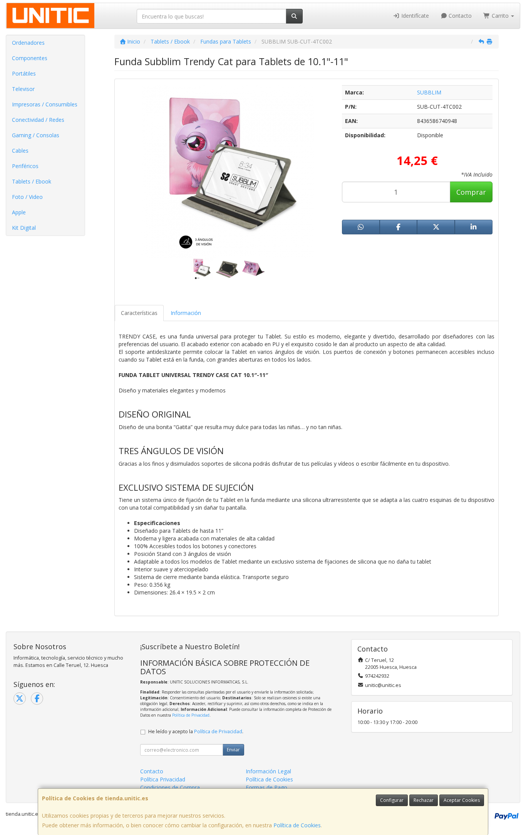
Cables (20, 150)
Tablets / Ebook (31, 181)
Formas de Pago (266, 787)
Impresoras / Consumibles (44, 104)
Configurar (392, 800)
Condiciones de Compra (170, 787)
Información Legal (268, 771)
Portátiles (24, 73)
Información (186, 312)
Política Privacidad (162, 779)
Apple (19, 212)
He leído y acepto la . (195, 731)
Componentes (29, 58)
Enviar (233, 749)
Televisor (23, 89)
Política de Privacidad (190, 715)
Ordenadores (28, 42)
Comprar (471, 192)
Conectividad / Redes (38, 119)
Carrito (500, 15)
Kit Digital (24, 227)
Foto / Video (27, 196)
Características (139, 312)
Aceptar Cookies (462, 800)
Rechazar (424, 800)
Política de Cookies (297, 825)
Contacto (459, 15)
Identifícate (414, 15)
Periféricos (25, 166)
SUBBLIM (429, 92)
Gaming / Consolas (35, 135)
